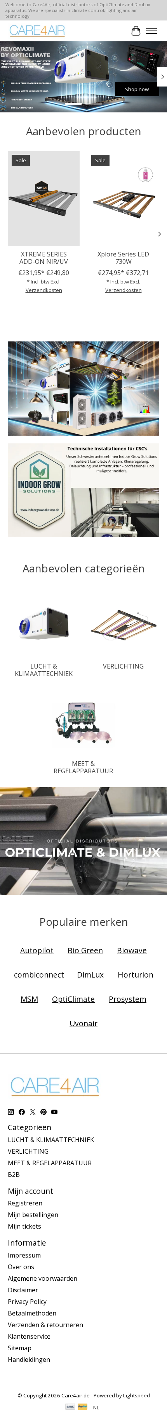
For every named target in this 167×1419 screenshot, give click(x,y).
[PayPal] (83, 1407)
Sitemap (19, 1348)
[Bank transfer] (70, 1407)
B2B (14, 1174)
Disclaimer (23, 1290)
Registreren (25, 1203)
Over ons (21, 1267)
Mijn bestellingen (33, 1214)
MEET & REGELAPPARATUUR (83, 767)
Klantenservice (29, 1336)
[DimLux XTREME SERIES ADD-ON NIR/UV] (44, 198)
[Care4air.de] (37, 31)
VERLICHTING (123, 666)
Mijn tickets (24, 1226)
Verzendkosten (44, 290)
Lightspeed (136, 1395)
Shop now (51, 88)
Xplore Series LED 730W (123, 258)
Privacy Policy (27, 1301)
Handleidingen (29, 1359)
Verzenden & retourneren (45, 1325)
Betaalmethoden (32, 1313)
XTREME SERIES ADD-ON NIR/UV (43, 258)
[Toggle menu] (151, 31)
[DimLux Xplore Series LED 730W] (123, 198)
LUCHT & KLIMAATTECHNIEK (44, 670)
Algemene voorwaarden (42, 1278)
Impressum (24, 1255)
